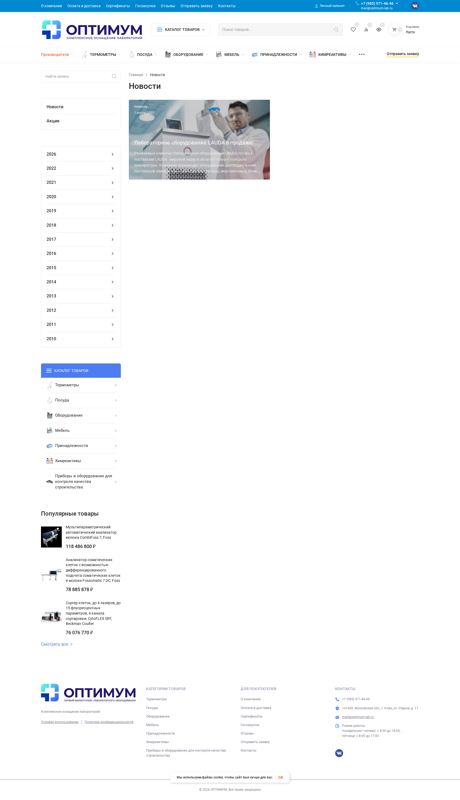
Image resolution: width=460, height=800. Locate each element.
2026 (51, 154)
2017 (51, 239)
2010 (51, 338)
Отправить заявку (255, 742)
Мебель (152, 725)
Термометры (156, 699)
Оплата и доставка (256, 708)
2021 (51, 182)
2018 (51, 225)
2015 (51, 267)
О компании (251, 699)
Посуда (152, 708)
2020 (51, 196)
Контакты (248, 750)
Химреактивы (157, 742)
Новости (55, 106)
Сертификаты (251, 716)
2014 (51, 281)
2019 (51, 210)
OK (280, 777)
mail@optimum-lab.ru (358, 717)
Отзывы (247, 733)
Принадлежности (160, 733)
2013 (51, 296)
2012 (51, 310)
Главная (136, 75)
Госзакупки (250, 725)
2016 (51, 253)
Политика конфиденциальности (109, 722)
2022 (51, 168)
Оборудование (158, 716)
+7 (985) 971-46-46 (377, 3)
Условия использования (60, 722)
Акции (53, 120)
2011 (51, 324)
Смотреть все (54, 644)
